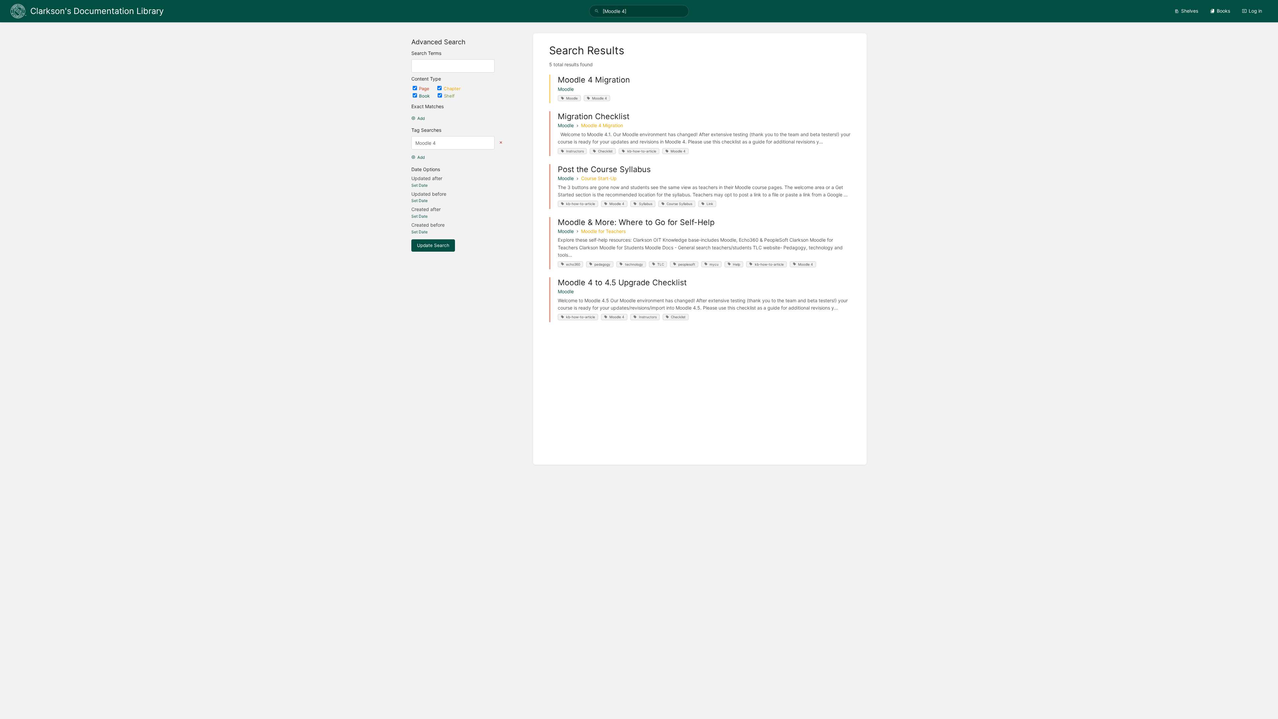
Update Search (433, 245)
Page (425, 88)
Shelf (449, 96)
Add (421, 118)
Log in (1255, 11)
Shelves (1189, 11)
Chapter (452, 88)
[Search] (596, 11)
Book (425, 96)
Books (1223, 11)
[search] (639, 11)
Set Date (419, 185)
